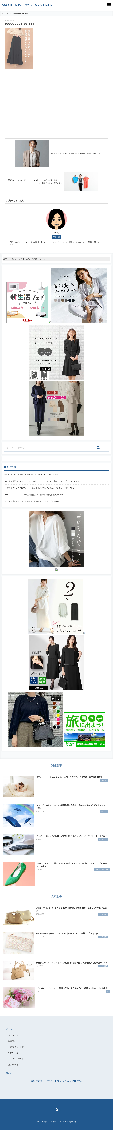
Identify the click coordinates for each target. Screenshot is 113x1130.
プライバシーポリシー (16, 1059)
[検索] (98, 447)
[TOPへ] (56, 1110)
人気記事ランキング (15, 1047)
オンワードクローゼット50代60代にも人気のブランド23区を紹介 (31, 474)
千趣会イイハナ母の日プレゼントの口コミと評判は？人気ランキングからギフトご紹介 (40, 488)
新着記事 (11, 1041)
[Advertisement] (56, 103)
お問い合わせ (12, 1065)
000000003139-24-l (20, 13)
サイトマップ (12, 1035)
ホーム (4, 13)
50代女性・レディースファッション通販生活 (27, 5)
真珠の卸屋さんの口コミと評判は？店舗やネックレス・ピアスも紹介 (32, 501)
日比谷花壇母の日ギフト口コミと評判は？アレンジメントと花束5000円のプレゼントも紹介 (42, 481)
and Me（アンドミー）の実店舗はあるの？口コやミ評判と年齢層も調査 (34, 495)
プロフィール (12, 1053)
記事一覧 (56, 237)
